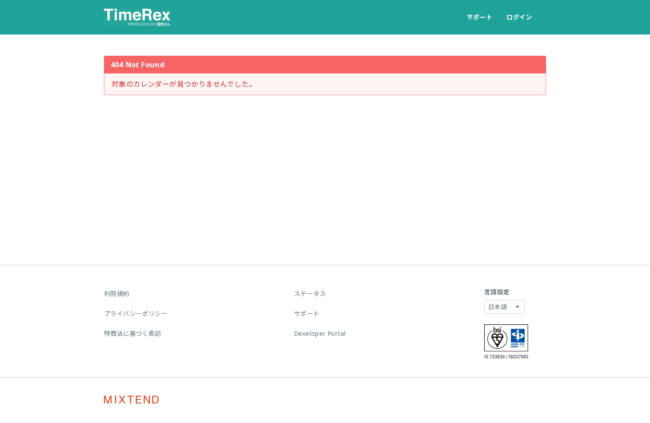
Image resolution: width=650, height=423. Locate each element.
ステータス (310, 293)
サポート (480, 17)
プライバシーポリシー (136, 313)
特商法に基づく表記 (132, 333)
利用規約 (117, 293)
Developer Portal (320, 333)
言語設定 (497, 292)
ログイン (519, 17)
